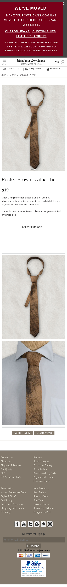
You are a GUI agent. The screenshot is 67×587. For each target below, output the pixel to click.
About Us (6, 461)
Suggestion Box (42, 512)
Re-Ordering (7, 488)
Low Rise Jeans (42, 481)
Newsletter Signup (33, 534)
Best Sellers (40, 492)
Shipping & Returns (11, 465)
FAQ (3, 473)
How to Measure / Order (14, 492)
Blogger (37, 524)
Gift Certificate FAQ (11, 477)
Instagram (50, 524)
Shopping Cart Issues (12, 508)
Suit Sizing (6, 500)
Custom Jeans (17, 31)
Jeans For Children (44, 508)
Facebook (17, 524)
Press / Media (41, 496)
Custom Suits (44, 31)
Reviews (38, 457)
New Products (41, 488)
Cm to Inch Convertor (12, 504)
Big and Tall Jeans (43, 477)
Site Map (38, 500)
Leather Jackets (31, 36)
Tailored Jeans (41, 504)
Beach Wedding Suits (45, 473)
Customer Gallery (43, 465)
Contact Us (7, 457)
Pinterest (43, 524)
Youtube (23, 524)
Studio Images (41, 461)
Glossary (6, 512)
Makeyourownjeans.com (37, 550)
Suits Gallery (40, 469)
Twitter (30, 524)
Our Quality (7, 469)
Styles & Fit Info (9, 496)
